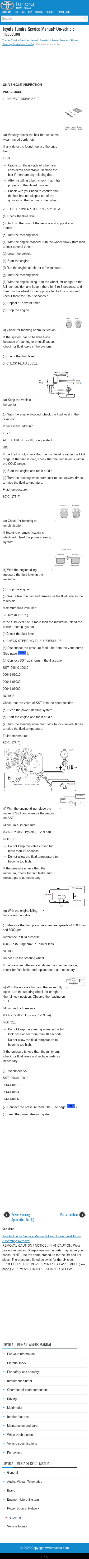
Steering (44, 40)
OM (16, 12)
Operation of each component (27, 1390)
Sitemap (39, 12)
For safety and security (23, 1372)
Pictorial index (17, 1363)
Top (30, 12)
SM (23, 12)
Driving (12, 1399)
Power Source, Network (23, 1508)
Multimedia (14, 1408)
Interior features (18, 1417)
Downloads (64, 12)
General (12, 1472)
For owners (14, 1452)
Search (50, 12)
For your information (21, 1354)
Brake (11, 1490)
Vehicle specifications (22, 1443)
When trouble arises (20, 1435)
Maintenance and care (22, 1425)
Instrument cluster (19, 1381)
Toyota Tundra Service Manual (20, 40)
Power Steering (60, 40)
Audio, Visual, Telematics (24, 1481)
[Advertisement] (44, 63)
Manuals (6, 12)
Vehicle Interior (17, 1526)
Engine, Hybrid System (23, 1499)
